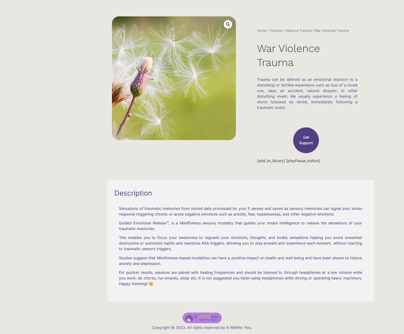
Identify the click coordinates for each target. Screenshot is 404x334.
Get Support (306, 140)
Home (262, 31)
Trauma (276, 31)
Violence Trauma (298, 31)
